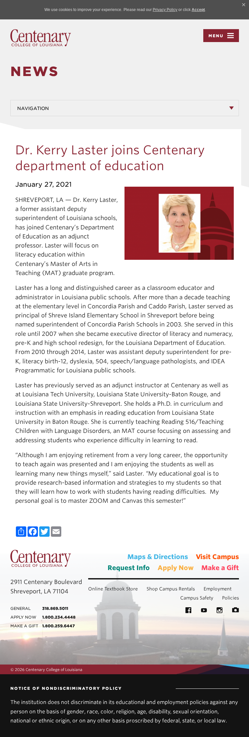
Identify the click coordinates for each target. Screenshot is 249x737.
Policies (230, 597)
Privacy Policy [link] (165, 9)
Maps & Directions (157, 557)
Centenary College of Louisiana (40, 38)
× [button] (244, 4)
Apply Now (176, 568)
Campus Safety (196, 597)
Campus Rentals (177, 588)
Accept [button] (198, 9)
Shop (152, 588)
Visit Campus (217, 557)
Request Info (129, 568)
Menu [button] (216, 35)
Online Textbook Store (113, 588)
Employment (217, 588)
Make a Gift (220, 568)
